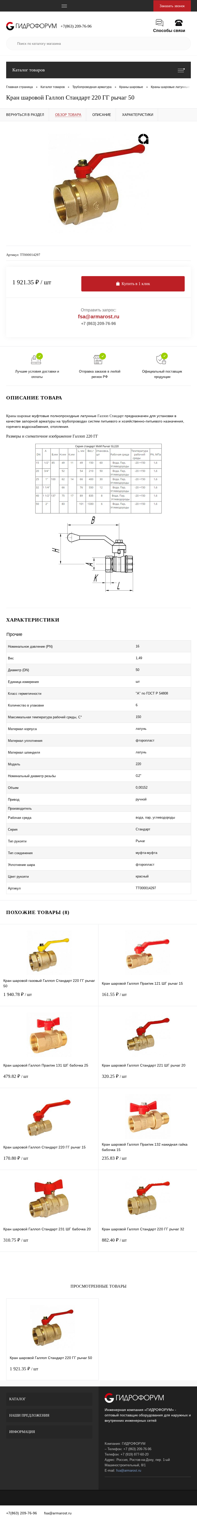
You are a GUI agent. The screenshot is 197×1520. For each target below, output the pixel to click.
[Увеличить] (98, 183)
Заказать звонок (172, 6)
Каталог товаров (28, 69)
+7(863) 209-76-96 (76, 26)
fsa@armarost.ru (98, 316)
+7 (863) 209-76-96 (98, 323)
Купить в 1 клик (136, 283)
